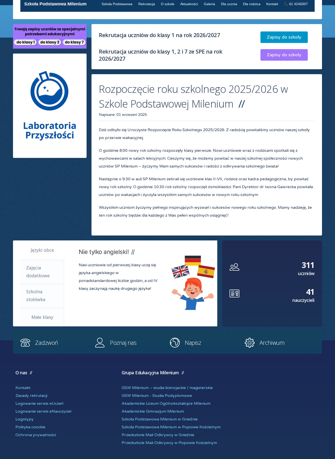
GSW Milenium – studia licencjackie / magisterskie (167, 387)
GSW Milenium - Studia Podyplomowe (157, 395)
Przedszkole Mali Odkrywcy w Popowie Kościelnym (169, 442)
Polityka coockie (30, 427)
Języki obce (42, 250)
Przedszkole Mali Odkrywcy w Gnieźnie (158, 434)
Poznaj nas (123, 342)
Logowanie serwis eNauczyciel (43, 411)
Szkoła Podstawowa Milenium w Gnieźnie (160, 419)
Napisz (193, 342)
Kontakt (22, 387)
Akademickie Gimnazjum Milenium (153, 411)
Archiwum (271, 342)
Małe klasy (42, 317)
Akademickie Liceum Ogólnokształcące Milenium (166, 403)
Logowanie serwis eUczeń (39, 403)
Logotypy (24, 419)
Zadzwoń (46, 342)
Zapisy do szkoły (284, 37)
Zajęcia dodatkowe (38, 271)
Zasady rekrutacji (31, 395)
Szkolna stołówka (35, 295)
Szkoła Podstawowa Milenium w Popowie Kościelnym (171, 427)
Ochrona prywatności (35, 434)
